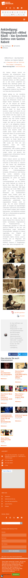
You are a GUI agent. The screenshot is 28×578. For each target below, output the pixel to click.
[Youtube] (18, 8)
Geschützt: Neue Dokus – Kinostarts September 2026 (6, 396)
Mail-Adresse (4, 544)
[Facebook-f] (6, 8)
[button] (24, 19)
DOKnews (5, 48)
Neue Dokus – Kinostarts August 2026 (19, 395)
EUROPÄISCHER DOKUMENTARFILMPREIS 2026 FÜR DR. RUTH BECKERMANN (9, 418)
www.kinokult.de (20, 66)
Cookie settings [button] (6, 574)
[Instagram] (10, 8)
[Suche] (21, 523)
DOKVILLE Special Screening (21, 416)
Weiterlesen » (4, 378)
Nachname (4, 538)
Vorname (3, 532)
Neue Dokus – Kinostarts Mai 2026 (6, 439)
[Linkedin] (21, 8)
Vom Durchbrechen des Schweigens (6, 372)
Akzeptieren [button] (16, 574)
